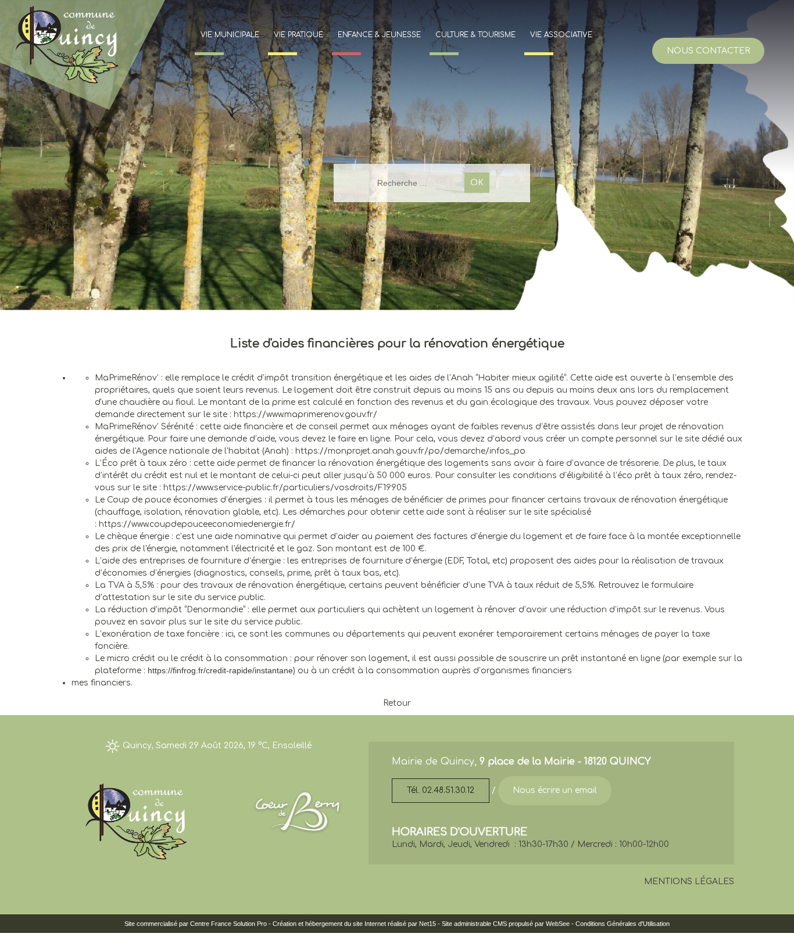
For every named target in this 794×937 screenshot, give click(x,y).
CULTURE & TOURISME (475, 35)
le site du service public (216, 597)
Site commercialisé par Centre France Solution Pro (195, 923)
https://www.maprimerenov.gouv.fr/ (305, 414)
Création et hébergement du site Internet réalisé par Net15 (354, 923)
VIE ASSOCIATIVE (561, 35)
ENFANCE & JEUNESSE (379, 35)
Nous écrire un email (555, 790)
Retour (397, 703)
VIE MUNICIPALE (230, 35)
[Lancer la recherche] (476, 183)
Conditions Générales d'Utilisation (622, 923)
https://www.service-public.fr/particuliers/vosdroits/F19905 (285, 487)
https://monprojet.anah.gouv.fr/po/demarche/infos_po (410, 451)
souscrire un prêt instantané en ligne (584, 658)
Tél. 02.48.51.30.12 (440, 790)
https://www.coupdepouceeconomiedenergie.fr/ (197, 524)
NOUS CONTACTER (708, 50)
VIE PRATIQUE (298, 35)
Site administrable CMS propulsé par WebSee (506, 923)
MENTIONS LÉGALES (689, 881)
